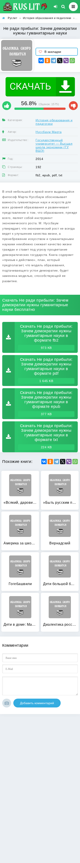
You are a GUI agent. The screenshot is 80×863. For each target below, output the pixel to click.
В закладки (52, 51)
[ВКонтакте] (41, 60)
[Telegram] (53, 60)
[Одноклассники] (47, 60)
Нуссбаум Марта (49, 132)
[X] (59, 60)
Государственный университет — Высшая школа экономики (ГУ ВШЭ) (54, 145)
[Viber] (66, 60)
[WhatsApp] (72, 60)
